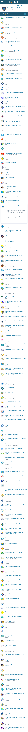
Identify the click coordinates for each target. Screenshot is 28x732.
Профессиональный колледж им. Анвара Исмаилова (15, 548)
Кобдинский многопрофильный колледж (13, 383)
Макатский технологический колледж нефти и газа (15, 480)
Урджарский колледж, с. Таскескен (12, 679)
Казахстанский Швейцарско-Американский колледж (15, 316)
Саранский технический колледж (11, 561)
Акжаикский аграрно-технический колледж (14, 78)
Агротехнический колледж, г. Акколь (12, 41)
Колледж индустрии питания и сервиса (13, 401)
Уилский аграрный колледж (10, 669)
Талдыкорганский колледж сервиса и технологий (15, 607)
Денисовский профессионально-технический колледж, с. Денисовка (14, 241)
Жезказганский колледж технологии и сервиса (14, 278)
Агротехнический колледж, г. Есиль (12, 45)
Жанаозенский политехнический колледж (13, 260)
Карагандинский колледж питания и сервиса (14, 349)
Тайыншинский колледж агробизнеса (12, 598)
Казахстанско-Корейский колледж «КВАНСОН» (14, 320)
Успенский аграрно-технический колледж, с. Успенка (15, 683)
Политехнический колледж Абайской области (14, 523)
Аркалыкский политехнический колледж (13, 138)
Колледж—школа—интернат (11, 443)
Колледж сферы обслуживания (11, 434)
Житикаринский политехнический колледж (13, 287)
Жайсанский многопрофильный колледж (13, 245)
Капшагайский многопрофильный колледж (13, 330)
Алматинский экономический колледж (13, 129)
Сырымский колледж (9, 593)
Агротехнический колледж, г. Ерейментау (13, 36)
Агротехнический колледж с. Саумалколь (13, 32)
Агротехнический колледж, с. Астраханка (13, 54)
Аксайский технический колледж (11, 83)
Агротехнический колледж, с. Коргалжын (13, 69)
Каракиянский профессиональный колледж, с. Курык (15, 358)
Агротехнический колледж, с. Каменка (12, 64)
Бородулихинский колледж (10, 186)
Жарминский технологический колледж (13, 274)
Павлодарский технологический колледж (13, 514)
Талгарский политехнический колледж (13, 603)
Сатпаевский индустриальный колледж (13, 575)
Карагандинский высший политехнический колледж (15, 339)
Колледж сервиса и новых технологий (12, 425)
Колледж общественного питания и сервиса (14, 415)
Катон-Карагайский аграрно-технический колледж (15, 378)
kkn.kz (15, 222)
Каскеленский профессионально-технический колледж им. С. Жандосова (14, 374)
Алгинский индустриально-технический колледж (15, 106)
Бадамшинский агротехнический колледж (13, 153)
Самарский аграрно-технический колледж (13, 557)
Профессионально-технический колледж (13, 528)
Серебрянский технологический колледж (13, 584)
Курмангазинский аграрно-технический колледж (14, 457)
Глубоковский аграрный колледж (11, 235)
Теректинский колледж (10, 640)
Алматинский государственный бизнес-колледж (15, 111)
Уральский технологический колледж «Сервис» (14, 674)
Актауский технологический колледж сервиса (14, 92)
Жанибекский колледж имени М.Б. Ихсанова (14, 265)
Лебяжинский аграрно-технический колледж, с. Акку (15, 467)
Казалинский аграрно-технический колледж (14, 306)
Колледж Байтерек (9, 397)
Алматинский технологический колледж (13, 125)
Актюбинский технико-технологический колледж (15, 101)
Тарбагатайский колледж (10, 621)
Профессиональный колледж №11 (11, 543)
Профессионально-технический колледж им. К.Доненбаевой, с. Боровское (14, 533)
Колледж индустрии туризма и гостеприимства (14, 406)
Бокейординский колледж (10, 182)
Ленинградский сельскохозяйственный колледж (14, 471)
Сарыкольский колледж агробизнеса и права (14, 571)
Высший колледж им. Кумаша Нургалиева (14, 205)
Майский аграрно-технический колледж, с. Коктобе (15, 475)
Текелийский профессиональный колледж (13, 630)
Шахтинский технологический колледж (13, 699)
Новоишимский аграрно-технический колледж (14, 500)
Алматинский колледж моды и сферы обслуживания (15, 115)
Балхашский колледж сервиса (11, 162)
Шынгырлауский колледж (10, 713)
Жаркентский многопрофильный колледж (13, 269)
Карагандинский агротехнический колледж (13, 335)
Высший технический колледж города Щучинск (14, 225)
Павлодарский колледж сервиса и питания (13, 509)
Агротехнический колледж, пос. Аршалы (13, 50)
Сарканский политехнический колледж (13, 566)
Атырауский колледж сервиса (11, 143)
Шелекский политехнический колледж (12, 703)
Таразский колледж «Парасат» (11, 611)
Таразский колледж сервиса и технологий (13, 616)
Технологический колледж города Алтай (13, 650)
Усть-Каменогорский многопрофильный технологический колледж (13, 689)
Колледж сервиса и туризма (10, 429)
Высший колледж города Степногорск (12, 200)
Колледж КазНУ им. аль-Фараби (13, 7)
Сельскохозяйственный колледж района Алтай (14, 579)
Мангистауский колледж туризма (12, 484)
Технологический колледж (10, 645)
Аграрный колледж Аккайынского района (13, 27)
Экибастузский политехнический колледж (13, 723)
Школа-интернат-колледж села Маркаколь (14, 708)
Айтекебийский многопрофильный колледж (14, 73)
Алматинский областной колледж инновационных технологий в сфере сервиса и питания (15, 121)
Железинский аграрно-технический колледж (14, 283)
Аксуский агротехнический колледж (12, 87)
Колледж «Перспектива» (10, 387)
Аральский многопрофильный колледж (13, 134)
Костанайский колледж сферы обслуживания (14, 448)
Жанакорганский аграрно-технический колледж (14, 255)
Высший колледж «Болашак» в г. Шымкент (14, 191)
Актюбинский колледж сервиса (11, 97)
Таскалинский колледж (9, 626)
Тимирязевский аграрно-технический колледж (14, 654)
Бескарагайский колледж (10, 177)
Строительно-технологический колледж (13, 589)
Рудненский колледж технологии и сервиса (13, 552)
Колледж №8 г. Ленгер (9, 392)
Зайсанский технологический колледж (12, 292)
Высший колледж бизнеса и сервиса (12, 196)
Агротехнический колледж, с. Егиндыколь (13, 59)
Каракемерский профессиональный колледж (14, 354)
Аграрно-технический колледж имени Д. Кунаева (15, 17)
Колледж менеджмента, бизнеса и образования (14, 410)
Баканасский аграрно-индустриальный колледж (14, 158)
